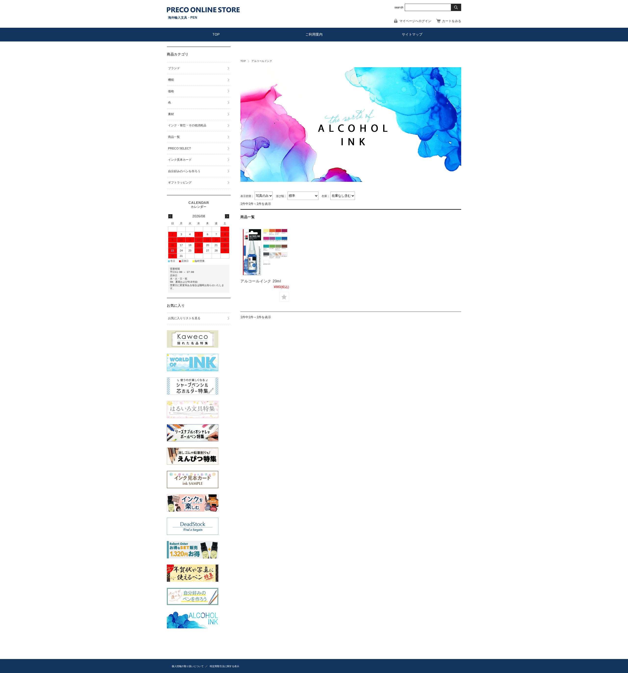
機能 (171, 79)
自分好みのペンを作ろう (184, 171)
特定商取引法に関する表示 (224, 666)
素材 (171, 114)
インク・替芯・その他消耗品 (187, 125)
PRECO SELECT (179, 148)
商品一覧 (174, 137)
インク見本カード (180, 159)
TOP (216, 34)
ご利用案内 (314, 34)
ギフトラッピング (180, 182)
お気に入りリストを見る (184, 318)
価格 (171, 91)
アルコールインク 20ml (260, 281)
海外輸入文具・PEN (182, 17)
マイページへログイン (415, 21)
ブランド (174, 68)
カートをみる (451, 21)
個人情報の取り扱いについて (188, 666)
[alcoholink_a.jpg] (264, 252)
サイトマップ (412, 34)
